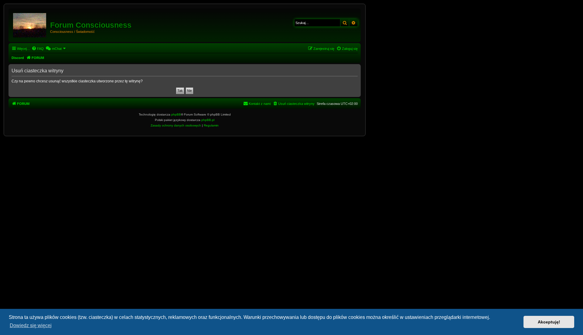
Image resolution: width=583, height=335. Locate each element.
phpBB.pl (207, 120)
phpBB (176, 114)
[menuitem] (38, 48)
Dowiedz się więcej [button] (31, 325)
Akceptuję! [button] (549, 321)
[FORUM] (30, 24)
